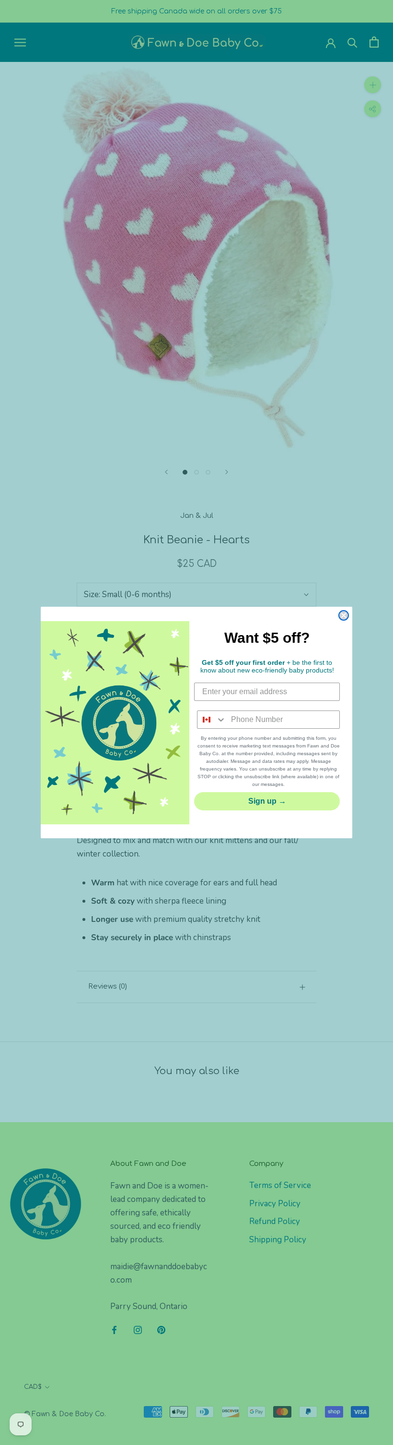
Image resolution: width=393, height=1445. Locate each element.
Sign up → (267, 801)
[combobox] (211, 719)
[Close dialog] (343, 615)
